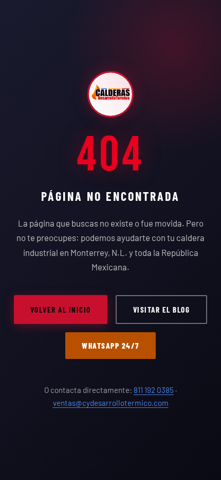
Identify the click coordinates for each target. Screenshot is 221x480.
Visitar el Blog (161, 309)
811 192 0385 (154, 390)
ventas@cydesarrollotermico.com (111, 402)
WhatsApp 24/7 (110, 345)
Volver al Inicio (60, 309)
